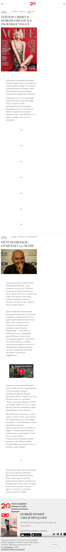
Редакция (15, 511)
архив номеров (25, 525)
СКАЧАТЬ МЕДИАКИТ (19, 504)
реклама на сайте (18, 506)
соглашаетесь (8, 547)
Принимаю (54, 544)
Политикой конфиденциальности (13, 549)
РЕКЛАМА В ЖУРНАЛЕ (19, 509)
